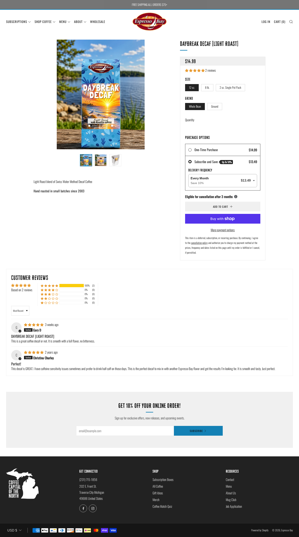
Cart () (279, 21)
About (78, 21)
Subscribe (196, 431)
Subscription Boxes (163, 479)
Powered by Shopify (259, 530)
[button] (195, 70)
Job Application (234, 506)
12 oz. (192, 87)
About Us (231, 492)
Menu (63, 21)
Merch (156, 499)
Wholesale (97, 21)
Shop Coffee (43, 21)
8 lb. (207, 87)
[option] (101, 94)
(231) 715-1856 (88, 479)
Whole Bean (195, 106)
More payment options (223, 229)
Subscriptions (16, 21)
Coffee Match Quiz (162, 506)
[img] (34, 324)
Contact (230, 479)
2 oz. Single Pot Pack (230, 87)
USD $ (12, 530)
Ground (214, 106)
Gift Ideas (158, 492)
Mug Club (231, 499)
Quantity (189, 119)
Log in (266, 21)
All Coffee (158, 486)
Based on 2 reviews (21, 289)
